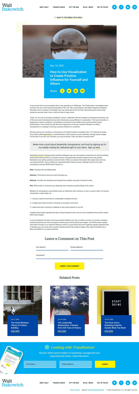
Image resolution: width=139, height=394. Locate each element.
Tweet (69, 91)
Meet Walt (44, 7)
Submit (105, 364)
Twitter (114, 7)
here (98, 147)
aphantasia (47, 134)
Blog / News (88, 7)
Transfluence (59, 7)
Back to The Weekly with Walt (69, 17)
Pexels (115, 25)
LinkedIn (128, 7)
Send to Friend (82, 91)
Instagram (134, 7)
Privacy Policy (75, 390)
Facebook (121, 7)
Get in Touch (102, 7)
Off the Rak (74, 7)
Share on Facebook (62, 91)
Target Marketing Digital (95, 390)
